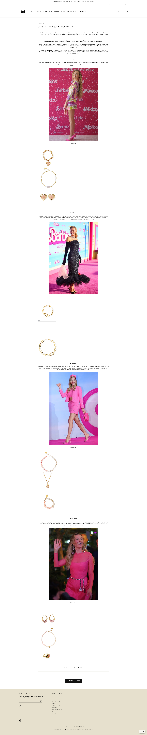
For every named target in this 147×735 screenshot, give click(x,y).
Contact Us (55, 699)
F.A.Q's (53, 703)
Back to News (74, 680)
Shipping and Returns (57, 705)
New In (31, 11)
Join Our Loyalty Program (58, 701)
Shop (38, 11)
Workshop (83, 11)
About (63, 11)
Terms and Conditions (57, 709)
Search (53, 696)
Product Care (55, 715)
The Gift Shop (71, 11)
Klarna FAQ (54, 713)
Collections (47, 11)
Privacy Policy (55, 711)
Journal (56, 11)
